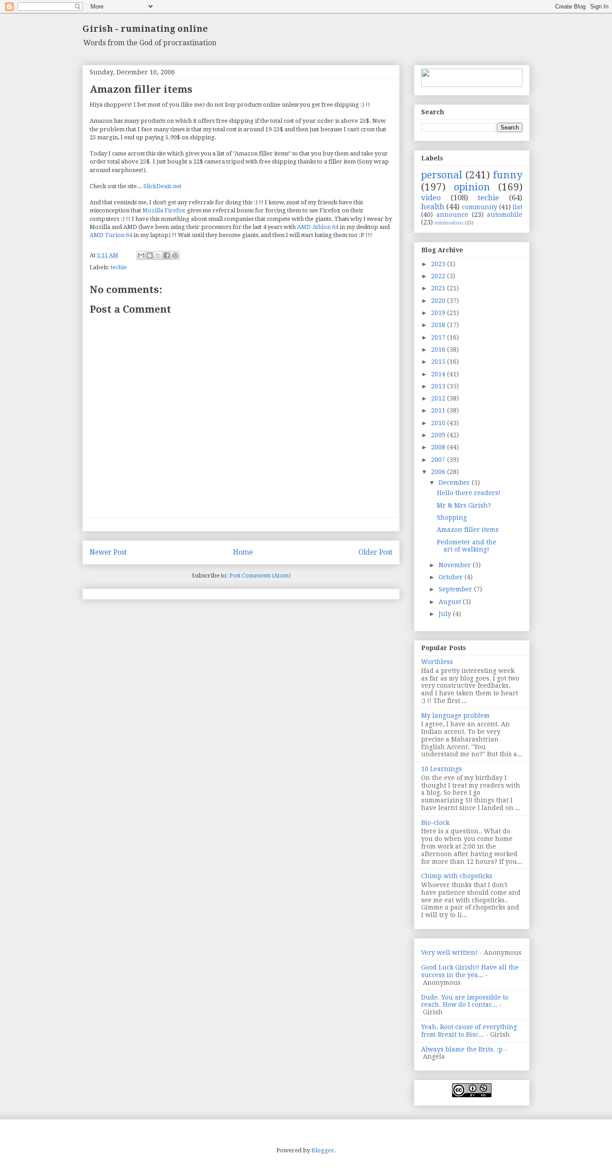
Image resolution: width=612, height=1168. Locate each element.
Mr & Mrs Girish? (464, 505)
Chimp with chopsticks (456, 875)
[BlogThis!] (149, 255)
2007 (439, 459)
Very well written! (449, 952)
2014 (439, 374)
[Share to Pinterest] (175, 255)
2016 (439, 349)
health (432, 206)
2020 (439, 300)
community (479, 207)
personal (441, 175)
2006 (439, 471)
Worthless (437, 661)
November (456, 565)
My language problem (455, 715)
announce (452, 214)
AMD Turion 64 (111, 235)
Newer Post (108, 552)
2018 (439, 324)
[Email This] (141, 255)
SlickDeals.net (162, 186)
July (446, 613)
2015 (439, 361)
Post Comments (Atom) (260, 575)
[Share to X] (158, 255)
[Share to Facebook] (166, 255)
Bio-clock (435, 822)
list (517, 207)
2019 (439, 312)
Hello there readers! (468, 492)
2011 (439, 410)
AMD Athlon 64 (317, 227)
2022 (439, 276)
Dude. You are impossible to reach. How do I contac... (465, 1001)
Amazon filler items (468, 529)
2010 (439, 423)
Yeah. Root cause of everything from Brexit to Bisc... (469, 1030)
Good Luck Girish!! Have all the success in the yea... (470, 971)
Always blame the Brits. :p (462, 1049)
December (455, 482)
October (452, 577)
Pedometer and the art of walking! (466, 546)
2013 (439, 386)
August (451, 601)
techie (119, 267)
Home (243, 552)
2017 (439, 337)
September (456, 589)
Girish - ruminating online (145, 28)
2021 (439, 288)
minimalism (449, 223)
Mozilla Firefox (163, 210)
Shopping (452, 517)
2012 (439, 398)
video (431, 197)
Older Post (375, 552)
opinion (472, 187)
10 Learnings (441, 768)
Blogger (322, 1150)
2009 (439, 435)
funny (507, 175)
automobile (504, 214)
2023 (439, 263)
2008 (439, 447)
